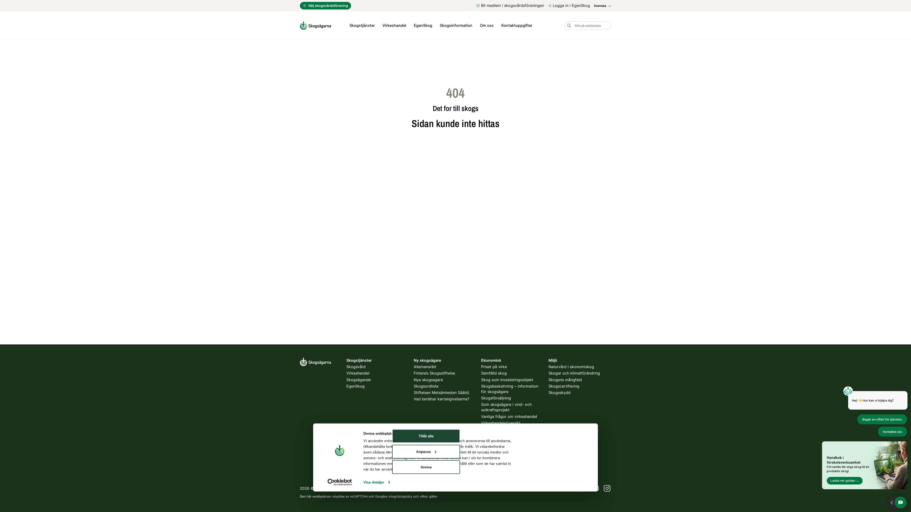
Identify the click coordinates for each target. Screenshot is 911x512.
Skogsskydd (559, 392)
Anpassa (423, 451)
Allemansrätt (425, 366)
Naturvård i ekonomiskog (571, 366)
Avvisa (426, 467)
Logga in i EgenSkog (571, 5)
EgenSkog (423, 25)
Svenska (600, 6)
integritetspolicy (400, 496)
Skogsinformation (456, 25)
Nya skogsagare (428, 379)
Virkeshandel (394, 25)
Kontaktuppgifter (516, 25)
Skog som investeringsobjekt (507, 379)
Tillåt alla (426, 436)
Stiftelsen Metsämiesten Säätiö (441, 392)
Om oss (487, 25)
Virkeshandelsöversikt (501, 423)
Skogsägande (358, 379)
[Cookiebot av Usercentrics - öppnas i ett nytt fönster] (339, 482)
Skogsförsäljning (496, 398)
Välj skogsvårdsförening (328, 6)
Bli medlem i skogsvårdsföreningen (512, 5)
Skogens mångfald (565, 379)
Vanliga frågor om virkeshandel (509, 416)
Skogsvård (356, 366)
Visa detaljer (373, 482)
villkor (424, 496)
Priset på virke (494, 366)
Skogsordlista (426, 386)
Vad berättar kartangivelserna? (441, 399)
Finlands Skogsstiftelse (434, 373)
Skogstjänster (362, 25)
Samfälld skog (494, 373)
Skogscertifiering (563, 386)
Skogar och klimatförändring (574, 373)
